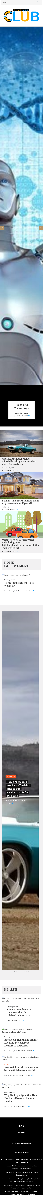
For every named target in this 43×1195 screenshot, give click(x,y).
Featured (7, 1064)
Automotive (11, 780)
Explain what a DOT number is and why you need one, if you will (20, 502)
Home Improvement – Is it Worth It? (19, 584)
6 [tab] (24, 971)
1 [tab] (14, 971)
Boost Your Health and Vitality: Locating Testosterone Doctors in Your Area (21, 1042)
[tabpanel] (20, 790)
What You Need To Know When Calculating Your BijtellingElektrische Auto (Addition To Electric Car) (21, 543)
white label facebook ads (21, 1143)
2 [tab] (16, 971)
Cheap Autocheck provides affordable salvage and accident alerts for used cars (19, 461)
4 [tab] (20, 971)
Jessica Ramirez (22, 415)
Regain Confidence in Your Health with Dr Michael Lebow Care (19, 1012)
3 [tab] (18, 971)
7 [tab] (26, 971)
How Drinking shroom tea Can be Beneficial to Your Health (21, 1069)
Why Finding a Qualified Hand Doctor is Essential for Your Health (21, 1098)
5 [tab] (22, 971)
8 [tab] (28, 971)
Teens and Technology (21, 406)
